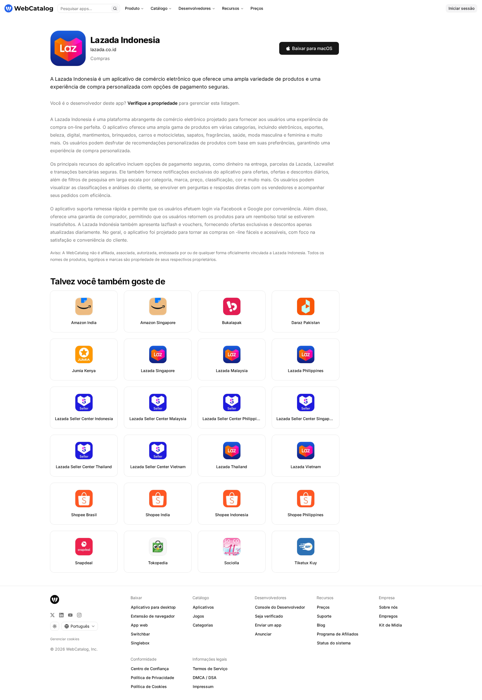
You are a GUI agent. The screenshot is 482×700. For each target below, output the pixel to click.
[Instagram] (79, 615)
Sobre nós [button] (388, 607)
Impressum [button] (203, 686)
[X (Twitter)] (52, 615)
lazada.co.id (103, 49)
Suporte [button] (324, 616)
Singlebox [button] (140, 643)
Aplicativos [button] (203, 607)
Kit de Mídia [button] (390, 625)
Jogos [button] (198, 616)
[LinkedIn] (61, 615)
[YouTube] (70, 615)
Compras (100, 58)
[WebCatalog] (54, 599)
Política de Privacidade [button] (152, 677)
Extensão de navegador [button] (153, 616)
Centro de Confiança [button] (150, 668)
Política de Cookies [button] (149, 686)
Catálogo (159, 8)
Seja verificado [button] (269, 616)
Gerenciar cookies (64, 639)
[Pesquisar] (115, 8)
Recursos (230, 8)
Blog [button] (321, 625)
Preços (256, 8)
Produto (132, 8)
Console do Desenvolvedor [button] (280, 607)
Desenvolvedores (195, 8)
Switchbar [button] (140, 634)
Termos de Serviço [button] (210, 668)
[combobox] (79, 626)
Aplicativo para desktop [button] (153, 607)
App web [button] (139, 625)
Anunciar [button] (263, 634)
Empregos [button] (388, 616)
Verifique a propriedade (152, 103)
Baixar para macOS (312, 48)
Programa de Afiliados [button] (337, 634)
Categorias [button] (203, 625)
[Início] (28, 8)
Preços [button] (323, 607)
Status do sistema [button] (334, 643)
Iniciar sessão (461, 8)
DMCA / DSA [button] (204, 677)
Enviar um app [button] (268, 625)
